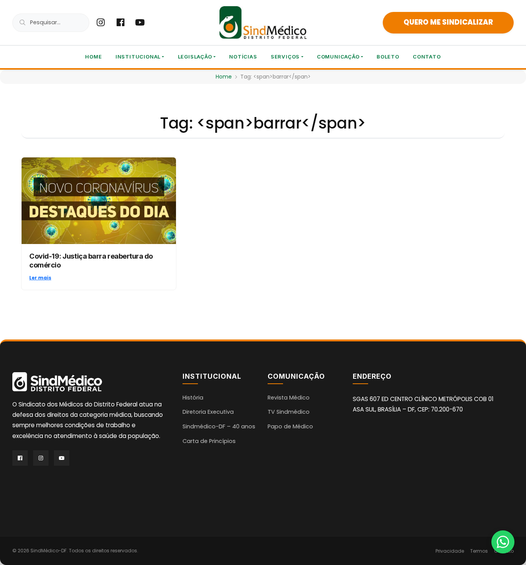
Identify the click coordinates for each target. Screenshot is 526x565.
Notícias (243, 56)
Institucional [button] (138, 56)
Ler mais (40, 277)
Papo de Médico (290, 426)
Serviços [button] (285, 56)
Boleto (388, 56)
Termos (479, 551)
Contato (427, 56)
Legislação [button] (195, 56)
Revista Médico (289, 397)
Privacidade (450, 551)
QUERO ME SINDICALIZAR (448, 22)
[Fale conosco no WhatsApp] (502, 541)
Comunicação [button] (338, 56)
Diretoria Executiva (208, 412)
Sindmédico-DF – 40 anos (219, 426)
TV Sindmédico (289, 412)
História (193, 397)
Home (93, 56)
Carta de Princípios (209, 441)
